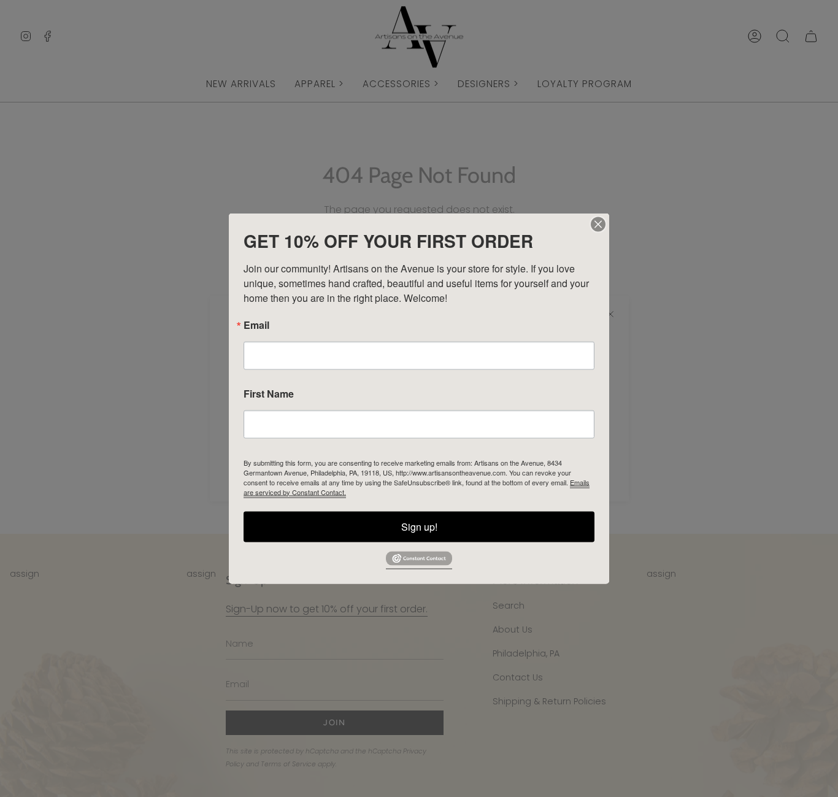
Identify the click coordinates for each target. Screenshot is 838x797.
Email (256, 324)
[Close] (598, 224)
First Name (269, 393)
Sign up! (419, 526)
